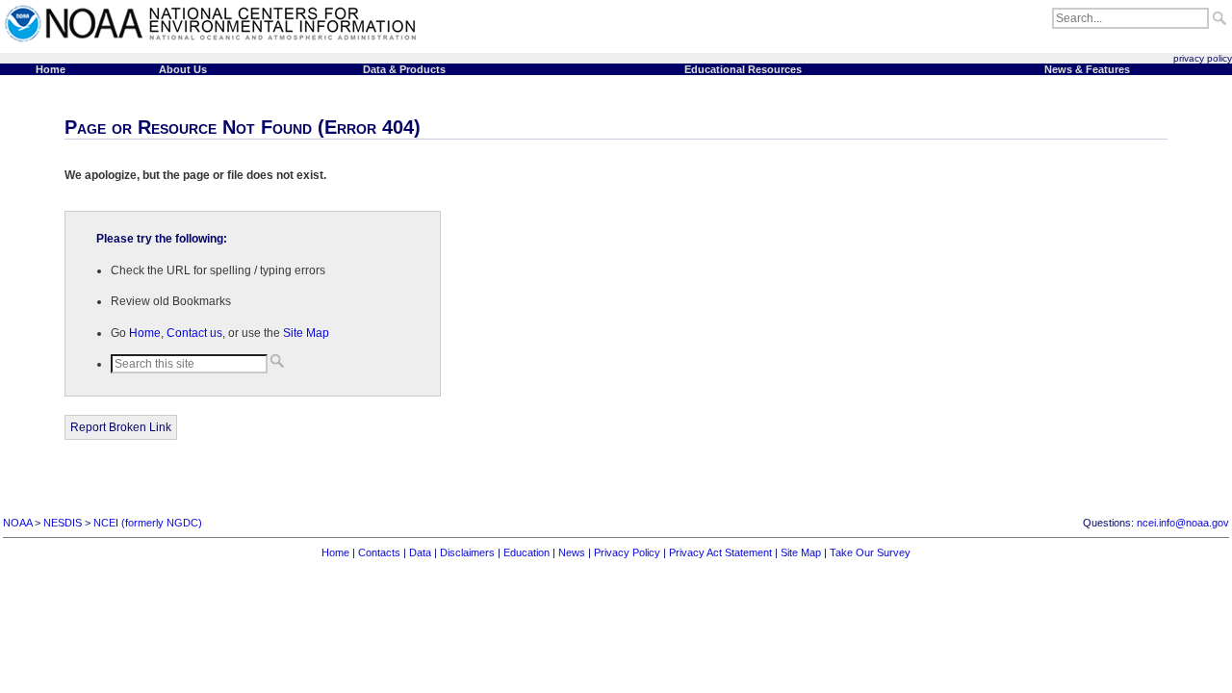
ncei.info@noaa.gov (1183, 522)
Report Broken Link (120, 427)
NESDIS (62, 522)
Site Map (306, 333)
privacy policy (1202, 58)
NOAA (17, 522)
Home (145, 333)
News (571, 552)
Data (420, 552)
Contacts (379, 552)
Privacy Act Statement (720, 552)
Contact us (194, 333)
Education (526, 552)
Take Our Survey (870, 552)
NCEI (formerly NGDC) (147, 522)
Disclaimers (467, 552)
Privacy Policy (627, 552)
